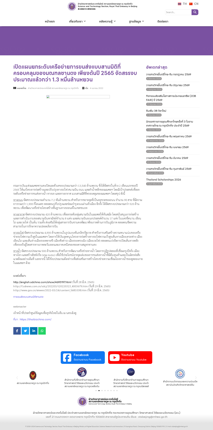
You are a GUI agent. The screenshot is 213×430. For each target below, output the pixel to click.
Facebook (81, 355)
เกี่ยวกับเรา (76, 21)
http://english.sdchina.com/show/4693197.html (42, 282)
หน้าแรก (50, 21)
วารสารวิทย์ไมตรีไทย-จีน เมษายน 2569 (167, 147)
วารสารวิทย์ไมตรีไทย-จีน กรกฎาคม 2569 (168, 74)
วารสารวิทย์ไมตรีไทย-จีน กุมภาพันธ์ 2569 (168, 169)
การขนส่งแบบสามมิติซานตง (28, 297)
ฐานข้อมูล (135, 21)
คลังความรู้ (105, 21)
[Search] (195, 12)
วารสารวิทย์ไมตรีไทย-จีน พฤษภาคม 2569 (169, 136)
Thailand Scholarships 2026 (163, 180)
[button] (17, 378)
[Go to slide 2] (99, 390)
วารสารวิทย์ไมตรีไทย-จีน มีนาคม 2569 (167, 158)
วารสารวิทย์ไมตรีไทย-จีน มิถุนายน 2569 (168, 85)
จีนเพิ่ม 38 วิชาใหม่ (156, 111)
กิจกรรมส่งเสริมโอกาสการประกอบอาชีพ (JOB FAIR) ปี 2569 (171, 98)
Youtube (127, 355)
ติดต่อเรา (162, 21)
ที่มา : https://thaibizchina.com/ (32, 319)
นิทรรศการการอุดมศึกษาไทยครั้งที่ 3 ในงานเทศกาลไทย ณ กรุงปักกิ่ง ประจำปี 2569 (169, 124)
